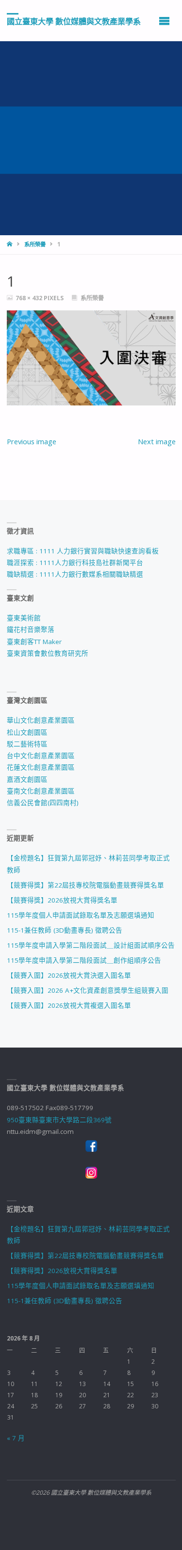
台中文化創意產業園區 (41, 755)
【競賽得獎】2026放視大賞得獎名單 (62, 900)
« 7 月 (16, 1438)
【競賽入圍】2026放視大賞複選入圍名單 (69, 1005)
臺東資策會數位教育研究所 (47, 653)
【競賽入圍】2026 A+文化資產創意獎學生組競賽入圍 (87, 990)
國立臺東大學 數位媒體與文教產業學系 (74, 21)
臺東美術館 (24, 618)
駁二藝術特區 (27, 744)
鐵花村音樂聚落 (30, 629)
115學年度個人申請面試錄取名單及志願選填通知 (80, 915)
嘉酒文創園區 (27, 779)
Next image (157, 441)
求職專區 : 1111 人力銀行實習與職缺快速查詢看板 (83, 551)
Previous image (31, 441)
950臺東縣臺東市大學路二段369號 (59, 1119)
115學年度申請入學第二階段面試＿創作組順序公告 (84, 960)
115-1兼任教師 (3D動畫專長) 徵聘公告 (64, 930)
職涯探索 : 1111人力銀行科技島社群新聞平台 (75, 562)
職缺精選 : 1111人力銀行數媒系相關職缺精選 (75, 574)
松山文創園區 (27, 732)
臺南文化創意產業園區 (41, 791)
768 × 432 (30, 298)
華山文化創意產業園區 (41, 720)
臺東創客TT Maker (34, 641)
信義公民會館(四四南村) (43, 802)
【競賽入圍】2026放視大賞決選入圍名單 (69, 975)
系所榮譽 (35, 244)
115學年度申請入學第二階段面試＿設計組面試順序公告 (91, 945)
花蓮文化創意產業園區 (41, 767)
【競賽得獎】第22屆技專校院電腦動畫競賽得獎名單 (85, 885)
